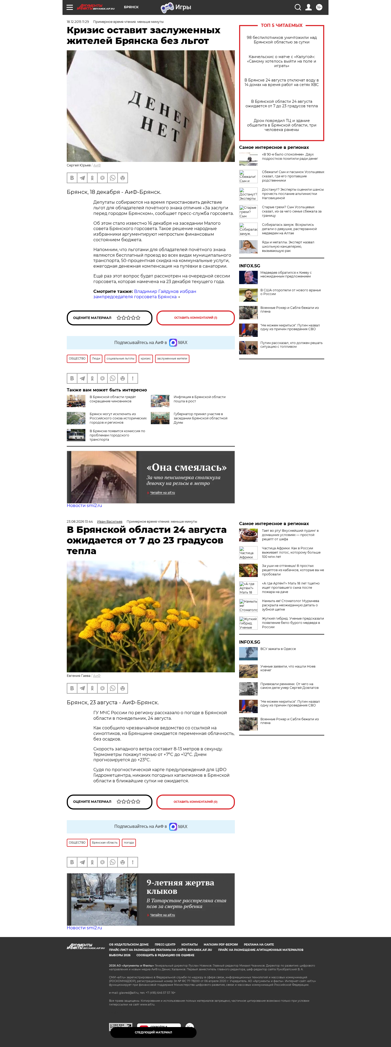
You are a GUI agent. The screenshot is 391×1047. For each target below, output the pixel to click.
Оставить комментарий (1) (195, 318)
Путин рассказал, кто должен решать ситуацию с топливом (291, 345)
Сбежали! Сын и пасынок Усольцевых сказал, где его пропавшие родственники (293, 176)
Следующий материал (153, 1032)
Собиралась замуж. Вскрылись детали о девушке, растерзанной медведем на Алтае (289, 229)
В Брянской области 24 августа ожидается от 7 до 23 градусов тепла (282, 103)
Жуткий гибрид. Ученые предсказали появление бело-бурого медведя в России (293, 622)
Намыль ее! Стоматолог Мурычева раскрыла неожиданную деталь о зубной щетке (290, 605)
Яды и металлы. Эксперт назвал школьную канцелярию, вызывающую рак (288, 246)
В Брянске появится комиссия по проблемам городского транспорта (117, 435)
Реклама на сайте (259, 944)
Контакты (189, 944)
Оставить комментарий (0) (196, 802)
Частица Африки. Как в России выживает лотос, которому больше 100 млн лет (291, 552)
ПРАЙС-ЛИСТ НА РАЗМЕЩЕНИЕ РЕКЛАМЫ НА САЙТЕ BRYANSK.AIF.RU (160, 950)
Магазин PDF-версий (221, 944)
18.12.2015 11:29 (78, 22)
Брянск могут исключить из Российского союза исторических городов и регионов (118, 418)
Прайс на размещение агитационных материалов (260, 950)
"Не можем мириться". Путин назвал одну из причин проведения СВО (290, 327)
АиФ (97, 165)
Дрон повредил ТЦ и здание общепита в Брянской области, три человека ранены (282, 125)
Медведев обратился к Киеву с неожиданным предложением (286, 274)
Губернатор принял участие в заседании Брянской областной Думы (200, 418)
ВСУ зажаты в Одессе (278, 649)
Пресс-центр (165, 944)
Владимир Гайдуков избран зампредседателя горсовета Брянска (144, 294)
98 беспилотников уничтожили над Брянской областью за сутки (282, 39)
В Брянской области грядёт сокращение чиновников (113, 399)
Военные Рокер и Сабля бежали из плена (289, 309)
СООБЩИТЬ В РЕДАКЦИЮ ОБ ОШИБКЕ (165, 955)
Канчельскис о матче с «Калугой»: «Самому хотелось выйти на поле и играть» (281, 61)
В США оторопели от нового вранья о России (290, 292)
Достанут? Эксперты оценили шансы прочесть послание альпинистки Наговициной (293, 193)
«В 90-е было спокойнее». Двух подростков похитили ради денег (290, 156)
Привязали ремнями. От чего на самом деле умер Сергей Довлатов (289, 686)
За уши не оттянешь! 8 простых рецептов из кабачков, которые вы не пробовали (293, 570)
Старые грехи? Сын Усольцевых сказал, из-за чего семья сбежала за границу (292, 211)
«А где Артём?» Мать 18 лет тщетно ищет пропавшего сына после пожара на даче (291, 587)
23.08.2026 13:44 (80, 522)
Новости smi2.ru (84, 505)
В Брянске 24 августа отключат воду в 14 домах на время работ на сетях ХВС (281, 82)
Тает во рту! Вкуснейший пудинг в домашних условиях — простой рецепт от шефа (290, 535)
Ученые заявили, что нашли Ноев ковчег (287, 668)
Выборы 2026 (119, 955)
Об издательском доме (129, 944)
